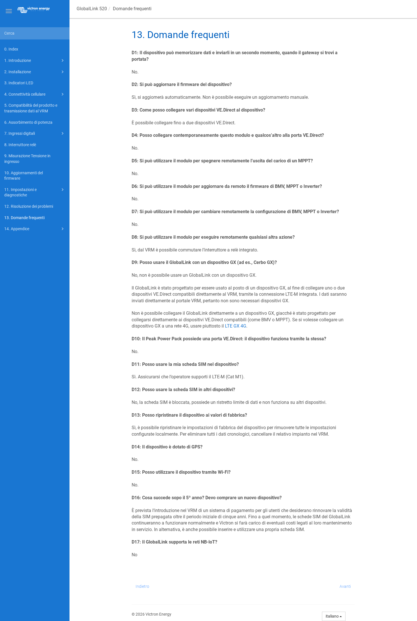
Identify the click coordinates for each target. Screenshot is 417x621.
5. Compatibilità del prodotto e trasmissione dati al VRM (30, 108)
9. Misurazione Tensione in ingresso (27, 159)
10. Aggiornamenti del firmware (23, 176)
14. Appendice (16, 228)
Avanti (345, 586)
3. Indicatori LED (18, 83)
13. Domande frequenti (24, 217)
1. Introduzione (17, 60)
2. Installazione (17, 72)
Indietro (142, 586)
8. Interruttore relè (20, 144)
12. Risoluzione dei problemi (28, 206)
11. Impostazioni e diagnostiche (20, 192)
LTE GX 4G (235, 326)
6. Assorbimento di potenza (28, 122)
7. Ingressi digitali (19, 133)
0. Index (11, 49)
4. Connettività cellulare (24, 94)
